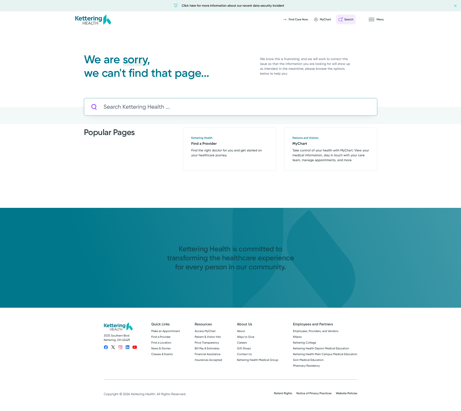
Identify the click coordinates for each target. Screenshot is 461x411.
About (241, 331)
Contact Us (244, 354)
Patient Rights (283, 393)
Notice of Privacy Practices (314, 393)
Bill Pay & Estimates (207, 348)
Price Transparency (207, 342)
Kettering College (304, 342)
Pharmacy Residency (306, 365)
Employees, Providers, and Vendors (315, 331)
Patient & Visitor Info (208, 337)
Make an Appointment (165, 331)
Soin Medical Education (308, 360)
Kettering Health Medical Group (257, 360)
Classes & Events (162, 354)
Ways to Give (245, 337)
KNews (297, 337)
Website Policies (346, 393)
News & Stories (161, 348)
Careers (242, 342)
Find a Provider (161, 337)
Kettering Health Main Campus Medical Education (325, 354)
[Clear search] (358, 107)
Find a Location (161, 342)
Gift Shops (244, 348)
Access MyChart (205, 331)
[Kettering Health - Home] (93, 19)
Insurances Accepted (208, 360)
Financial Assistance (207, 354)
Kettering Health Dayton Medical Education (321, 348)
